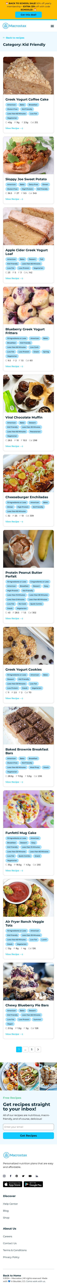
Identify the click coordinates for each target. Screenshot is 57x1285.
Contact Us (10, 1243)
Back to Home (12, 1275)
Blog (6, 1210)
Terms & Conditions (15, 1250)
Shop (6, 1217)
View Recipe (12, 128)
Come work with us (35, 1281)
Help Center (10, 1203)
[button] (52, 26)
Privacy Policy (11, 1257)
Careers (7, 1236)
